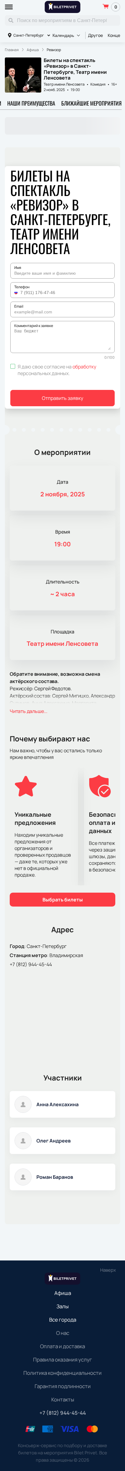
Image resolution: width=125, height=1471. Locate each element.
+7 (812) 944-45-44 (31, 964)
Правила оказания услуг (62, 1359)
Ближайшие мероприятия (91, 103)
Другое (95, 35)
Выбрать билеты (62, 899)
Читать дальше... (28, 711)
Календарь (63, 35)
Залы (62, 1306)
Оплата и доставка (62, 1346)
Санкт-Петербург (28, 35)
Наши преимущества (31, 103)
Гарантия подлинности (63, 1386)
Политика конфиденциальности (62, 1372)
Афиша (62, 1293)
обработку (84, 366)
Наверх (108, 1270)
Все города (62, 1319)
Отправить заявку (62, 398)
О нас (62, 1332)
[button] (16, 292)
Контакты (62, 1399)
